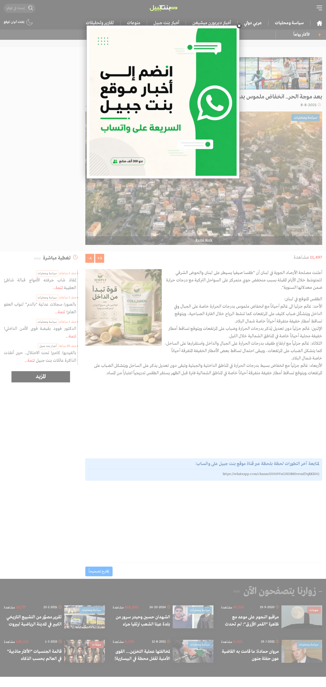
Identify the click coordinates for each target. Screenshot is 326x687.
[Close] (239, 25)
